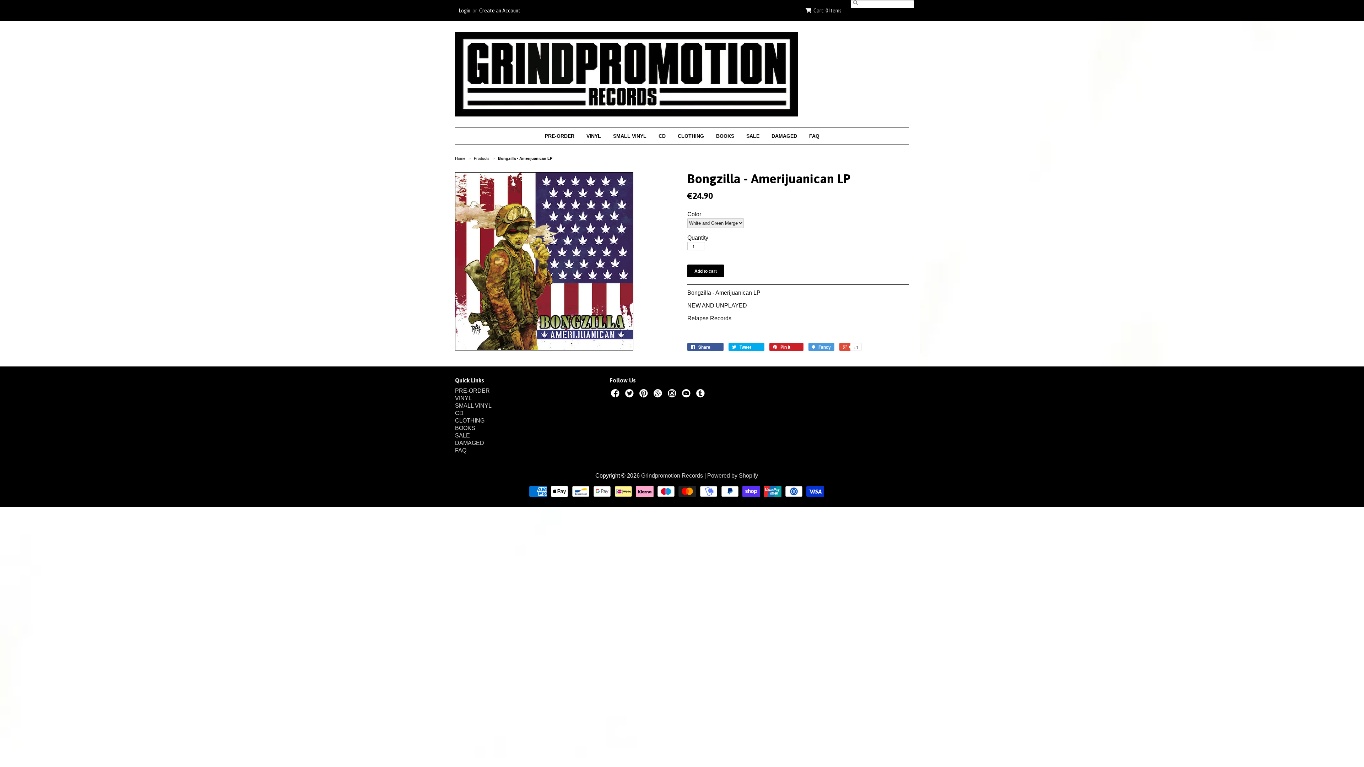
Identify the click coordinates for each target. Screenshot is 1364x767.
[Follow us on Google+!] (659, 394)
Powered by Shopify (732, 476)
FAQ (814, 136)
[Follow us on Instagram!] (673, 394)
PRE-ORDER (559, 136)
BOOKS (725, 136)
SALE (752, 136)
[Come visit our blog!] (701, 394)
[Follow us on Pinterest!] (644, 394)
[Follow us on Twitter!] (630, 394)
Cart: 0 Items (827, 10)
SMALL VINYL (629, 136)
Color (694, 214)
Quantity (697, 238)
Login (464, 10)
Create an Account (499, 10)
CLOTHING (691, 136)
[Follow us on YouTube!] (687, 394)
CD (662, 136)
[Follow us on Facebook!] (616, 394)
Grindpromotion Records (672, 476)
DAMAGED (784, 136)
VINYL (593, 136)
